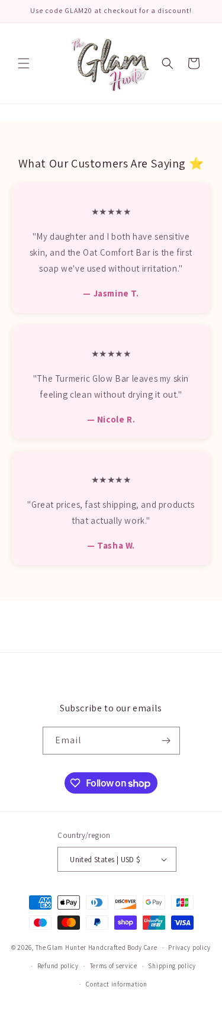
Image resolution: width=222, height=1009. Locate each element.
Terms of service (113, 966)
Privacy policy (189, 947)
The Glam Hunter (62, 947)
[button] (24, 63)
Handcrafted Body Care (122, 947)
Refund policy (58, 966)
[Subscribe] (166, 741)
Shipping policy (172, 966)
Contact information (116, 984)
